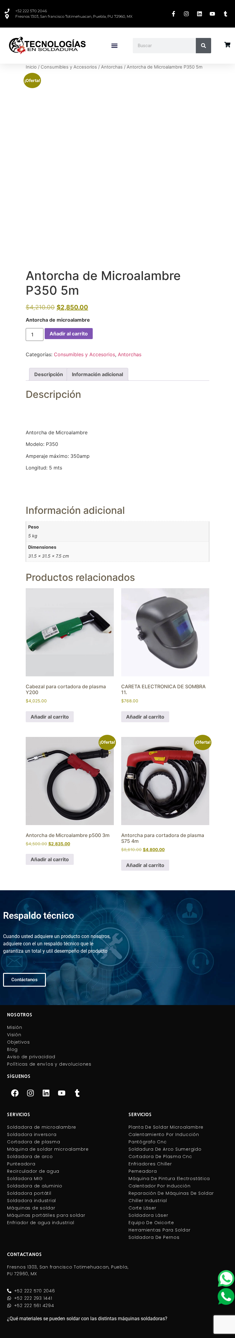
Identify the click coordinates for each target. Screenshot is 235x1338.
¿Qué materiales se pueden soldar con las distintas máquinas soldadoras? (87, 1318)
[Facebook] (14, 1093)
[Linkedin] (46, 1093)
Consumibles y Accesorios (69, 67)
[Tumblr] (77, 1093)
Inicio (31, 67)
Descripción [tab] (48, 374)
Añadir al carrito (69, 334)
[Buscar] (203, 45)
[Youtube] (61, 1093)
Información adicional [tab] (97, 374)
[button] (115, 46)
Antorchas (112, 67)
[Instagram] (30, 1093)
